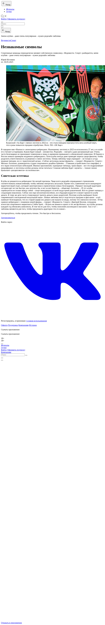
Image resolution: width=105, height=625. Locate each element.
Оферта (4, 325)
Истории (33, 325)
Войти (4, 19)
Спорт (13, 40)
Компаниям (23, 325)
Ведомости (6, 40)
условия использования (36, 321)
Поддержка (13, 325)
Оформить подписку (16, 19)
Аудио (9, 11)
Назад (7, 5)
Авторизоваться (8, 218)
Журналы (10, 9)
